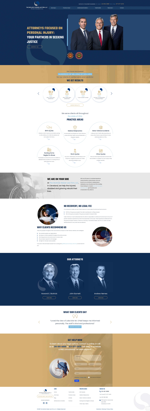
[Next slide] (111, 93)
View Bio (49, 297)
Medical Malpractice (84, 409)
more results (75, 105)
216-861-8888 (105, 4)
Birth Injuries (82, 406)
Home (55, 406)
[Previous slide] (38, 93)
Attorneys (53, 8)
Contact (122, 8)
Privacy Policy (83, 391)
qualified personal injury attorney (69, 243)
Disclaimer (76, 391)
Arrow (49, 139)
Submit (76, 394)
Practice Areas (66, 8)
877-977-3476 (120, 4)
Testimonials (98, 8)
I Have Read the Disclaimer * (95, 391)
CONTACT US (34, 47)
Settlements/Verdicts (82, 8)
